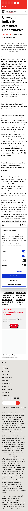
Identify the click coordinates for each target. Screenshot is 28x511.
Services (12, 37)
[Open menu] (25, 12)
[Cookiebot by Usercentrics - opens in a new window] (20, 225)
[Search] (18, 403)
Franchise (6, 37)
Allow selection (14, 280)
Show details (20, 271)
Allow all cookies (14, 276)
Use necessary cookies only (14, 284)
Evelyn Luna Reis (18, 34)
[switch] (24, 256)
